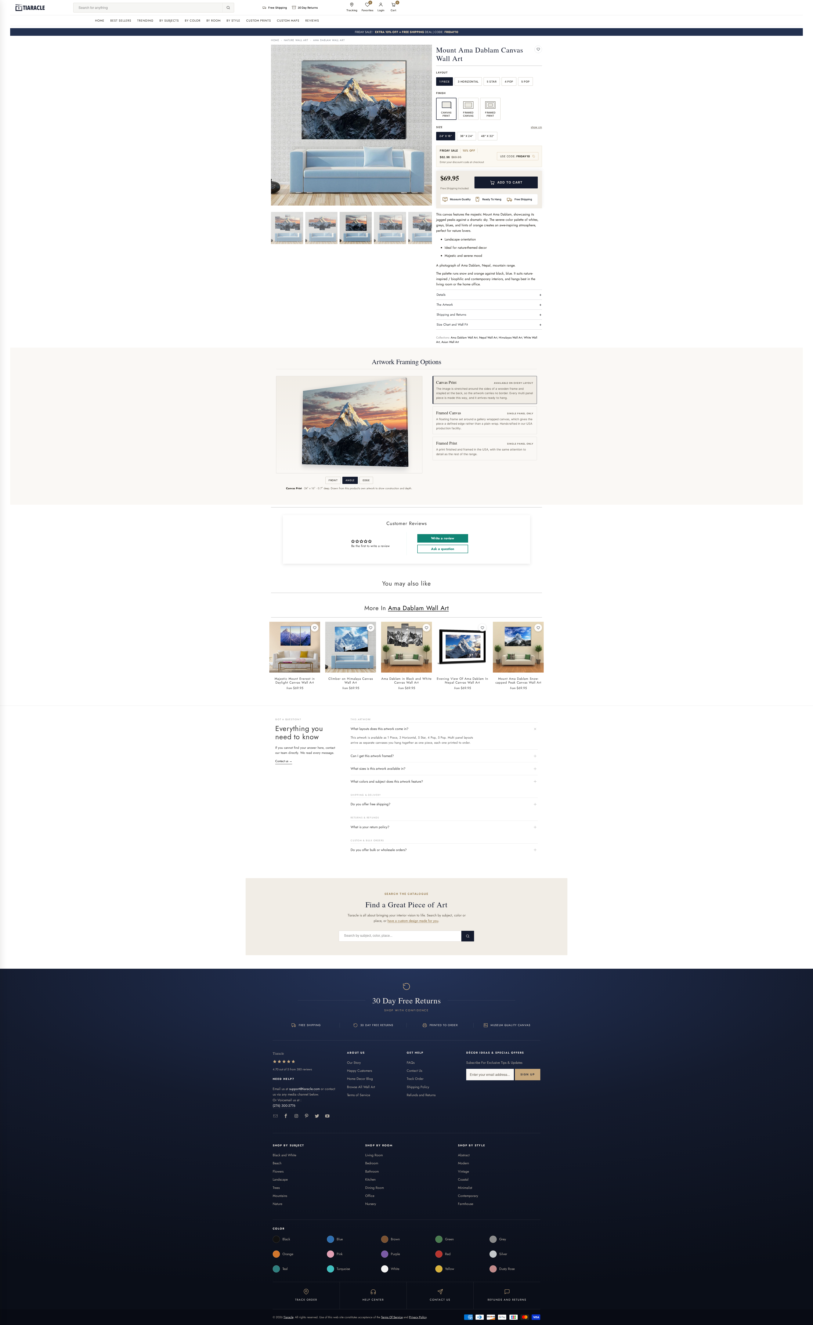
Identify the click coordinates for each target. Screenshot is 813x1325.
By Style (233, 20)
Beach (277, 1163)
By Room (213, 20)
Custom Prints (258, 20)
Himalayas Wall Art (510, 338)
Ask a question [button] (442, 548)
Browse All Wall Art (361, 1087)
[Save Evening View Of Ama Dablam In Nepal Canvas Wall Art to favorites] (482, 627)
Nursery (370, 1203)
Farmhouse (465, 1203)
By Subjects (169, 20)
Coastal (463, 1179)
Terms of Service (358, 1095)
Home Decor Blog (360, 1078)
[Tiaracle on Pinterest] (307, 1116)
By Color (192, 20)
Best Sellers (120, 20)
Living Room (374, 1155)
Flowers (278, 1171)
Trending (145, 20)
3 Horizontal (468, 81)
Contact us (283, 761)
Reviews (312, 20)
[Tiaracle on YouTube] (327, 1116)
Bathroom (372, 1171)
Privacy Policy (417, 1317)
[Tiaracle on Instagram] (296, 1116)
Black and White (284, 1155)
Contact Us (414, 1070)
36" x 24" (466, 136)
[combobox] (148, 7)
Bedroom (371, 1163)
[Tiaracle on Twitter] (317, 1116)
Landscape (280, 1179)
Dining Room (374, 1187)
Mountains (280, 1195)
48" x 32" (487, 136)
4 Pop (509, 81)
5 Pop (525, 81)
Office (369, 1195)
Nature (277, 1203)
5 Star (492, 81)
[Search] (228, 7)
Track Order (415, 1078)
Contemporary (468, 1195)
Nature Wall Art (296, 40)
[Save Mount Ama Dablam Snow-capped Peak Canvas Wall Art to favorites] (538, 627)
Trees (276, 1187)
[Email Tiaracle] (275, 1116)
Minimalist (465, 1187)
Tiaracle (288, 1317)
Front (333, 480)
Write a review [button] (442, 538)
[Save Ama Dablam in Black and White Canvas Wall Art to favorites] (426, 627)
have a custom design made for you (412, 920)
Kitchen (370, 1179)
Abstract (464, 1155)
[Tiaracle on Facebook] (286, 1116)
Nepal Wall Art (488, 338)
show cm (536, 127)
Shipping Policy (418, 1087)
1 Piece (444, 81)
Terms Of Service (392, 1317)
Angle (350, 480)
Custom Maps (288, 20)
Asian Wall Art (450, 342)
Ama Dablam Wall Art (329, 40)
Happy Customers (359, 1070)
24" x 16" (445, 136)
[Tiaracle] (30, 7)
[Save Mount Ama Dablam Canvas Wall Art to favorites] (538, 49)
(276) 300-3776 (284, 1105)
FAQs (411, 1062)
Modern (463, 1163)
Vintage (463, 1171)
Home (99, 20)
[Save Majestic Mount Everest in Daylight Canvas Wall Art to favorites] (314, 627)
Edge (366, 480)
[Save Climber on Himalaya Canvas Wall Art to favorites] (370, 627)
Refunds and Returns (421, 1095)
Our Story (354, 1062)
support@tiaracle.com (304, 1088)
